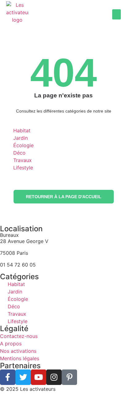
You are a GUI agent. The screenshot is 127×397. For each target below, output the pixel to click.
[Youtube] (38, 377)
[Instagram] (54, 377)
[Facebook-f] (7, 377)
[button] (116, 14)
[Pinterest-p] (69, 377)
